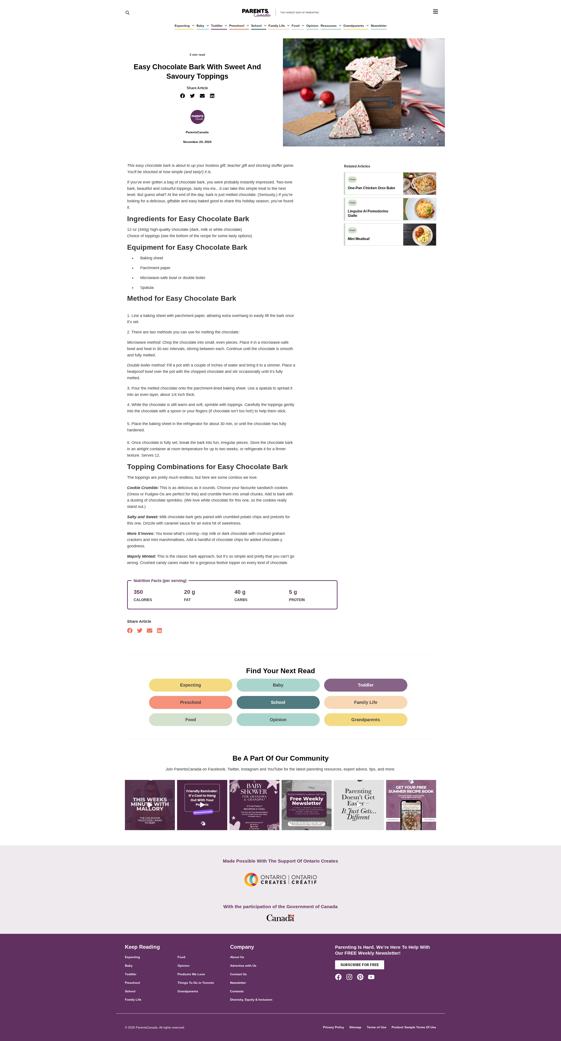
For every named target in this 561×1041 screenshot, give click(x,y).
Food (296, 25)
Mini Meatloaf (358, 239)
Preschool (236, 25)
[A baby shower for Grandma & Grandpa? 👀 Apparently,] (254, 805)
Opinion (312, 25)
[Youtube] (371, 977)
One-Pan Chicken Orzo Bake (371, 188)
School (256, 25)
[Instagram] (349, 977)
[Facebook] (338, 977)
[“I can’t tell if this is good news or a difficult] (359, 805)
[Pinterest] (360, 977)
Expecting (182, 25)
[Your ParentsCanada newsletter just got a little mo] (307, 805)
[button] (182, 96)
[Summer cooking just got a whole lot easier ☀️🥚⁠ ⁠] (411, 805)
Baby (200, 25)
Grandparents (353, 25)
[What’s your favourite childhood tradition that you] (150, 805)
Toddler (216, 25)
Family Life (276, 25)
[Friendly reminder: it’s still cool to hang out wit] (202, 805)
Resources (329, 25)
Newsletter (379, 25)
